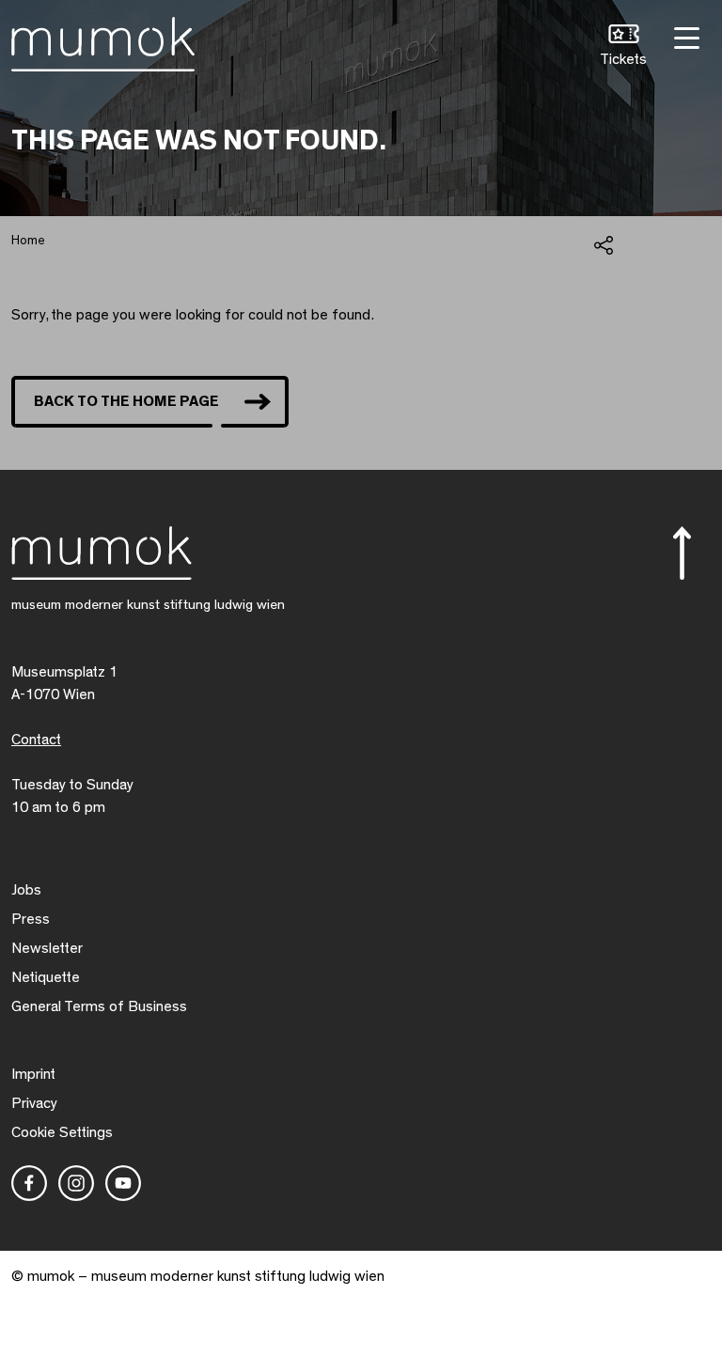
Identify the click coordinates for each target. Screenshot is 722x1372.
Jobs (26, 889)
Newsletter (47, 948)
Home (28, 240)
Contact (36, 739)
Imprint (33, 1074)
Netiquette (45, 977)
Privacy (34, 1103)
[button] (623, 47)
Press (30, 919)
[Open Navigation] (684, 36)
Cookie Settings (62, 1132)
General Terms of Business (99, 1006)
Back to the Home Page (126, 401)
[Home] (103, 40)
